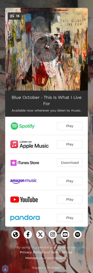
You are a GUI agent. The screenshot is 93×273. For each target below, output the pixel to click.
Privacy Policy (31, 252)
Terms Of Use (62, 252)
